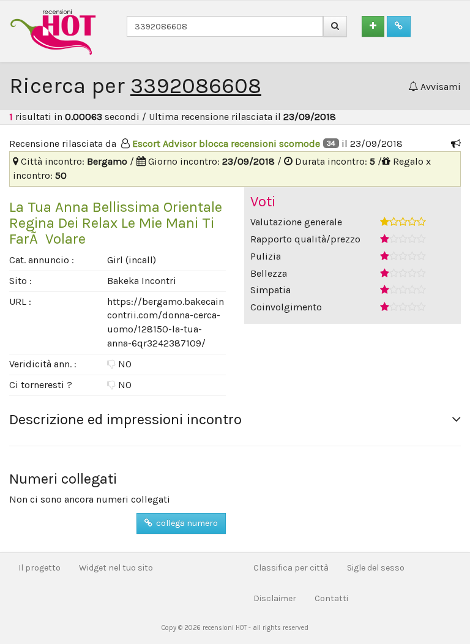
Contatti (331, 598)
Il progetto (39, 568)
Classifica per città (291, 568)
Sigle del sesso (376, 568)
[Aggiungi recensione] (373, 26)
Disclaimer (274, 598)
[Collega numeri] (399, 26)
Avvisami (439, 86)
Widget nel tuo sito (116, 568)
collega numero (185, 523)
